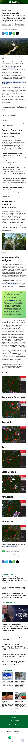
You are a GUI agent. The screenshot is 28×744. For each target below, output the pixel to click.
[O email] (17, 33)
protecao (13, 556)
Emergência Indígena (12, 546)
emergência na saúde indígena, (11, 283)
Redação (5, 29)
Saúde (9, 10)
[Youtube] (19, 724)
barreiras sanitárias (15, 551)
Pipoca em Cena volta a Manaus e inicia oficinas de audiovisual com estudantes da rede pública (14, 663)
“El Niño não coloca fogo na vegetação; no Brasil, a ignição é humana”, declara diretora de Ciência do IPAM (15, 579)
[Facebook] (3, 33)
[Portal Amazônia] (14, 2)
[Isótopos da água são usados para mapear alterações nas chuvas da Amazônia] (7, 676)
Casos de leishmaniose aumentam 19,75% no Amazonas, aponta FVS (14, 588)
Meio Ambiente (5, 554)
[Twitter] (6, 33)
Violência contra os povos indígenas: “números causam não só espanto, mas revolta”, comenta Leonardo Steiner (15, 627)
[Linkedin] (10, 33)
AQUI (24, 347)
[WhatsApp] (13, 33)
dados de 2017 (11, 68)
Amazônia (4, 10)
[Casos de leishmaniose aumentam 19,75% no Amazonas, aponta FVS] (7, 696)
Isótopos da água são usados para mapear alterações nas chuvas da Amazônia (14, 638)
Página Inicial (15, 554)
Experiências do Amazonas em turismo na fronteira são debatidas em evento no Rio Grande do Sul (14, 595)
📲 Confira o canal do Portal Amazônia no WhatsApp (14, 83)
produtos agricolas (6, 556)
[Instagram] (12, 724)
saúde (18, 556)
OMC (11, 554)
